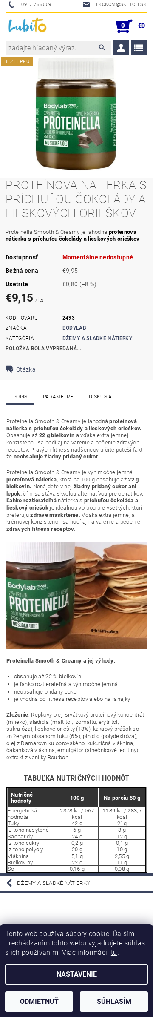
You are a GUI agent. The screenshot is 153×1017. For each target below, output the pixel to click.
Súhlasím (114, 1001)
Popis (20, 397)
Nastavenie (77, 974)
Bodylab (74, 328)
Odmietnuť (39, 1001)
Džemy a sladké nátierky (97, 338)
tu (114, 952)
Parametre (58, 397)
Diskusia (100, 397)
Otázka (26, 369)
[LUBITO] (28, 26)
